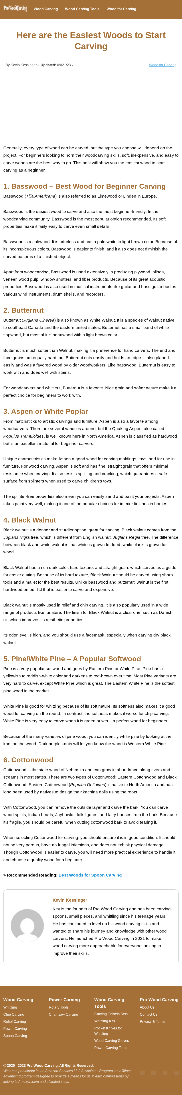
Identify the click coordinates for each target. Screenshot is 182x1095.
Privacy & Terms (152, 1021)
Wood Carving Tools (82, 9)
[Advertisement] (91, 106)
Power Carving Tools (110, 1048)
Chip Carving (13, 1014)
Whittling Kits (104, 1021)
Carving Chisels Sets (111, 1014)
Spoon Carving (15, 1036)
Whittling (10, 1007)
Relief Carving (14, 1021)
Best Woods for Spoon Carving (90, 875)
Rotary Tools (59, 1007)
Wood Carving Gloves (111, 1041)
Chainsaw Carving (63, 1014)
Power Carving (15, 1029)
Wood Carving (46, 9)
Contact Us (148, 1014)
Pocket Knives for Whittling (108, 1030)
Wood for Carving (121, 9)
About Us (147, 1007)
